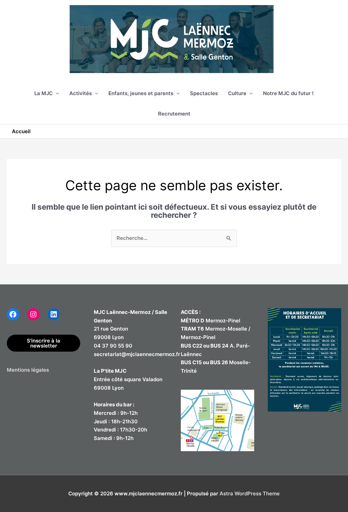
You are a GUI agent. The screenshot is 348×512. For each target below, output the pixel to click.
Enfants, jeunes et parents (140, 93)
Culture (237, 93)
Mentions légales (28, 370)
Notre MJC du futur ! (288, 93)
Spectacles (204, 93)
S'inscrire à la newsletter (43, 343)
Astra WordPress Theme (250, 493)
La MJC (43, 93)
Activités (80, 93)
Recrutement (174, 113)
